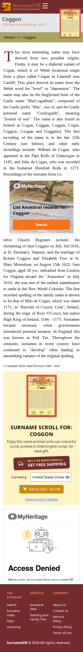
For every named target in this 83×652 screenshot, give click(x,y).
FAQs (10, 621)
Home (9, 37)
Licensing (13, 627)
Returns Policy (58, 619)
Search (41, 224)
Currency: (19, 477)
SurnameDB (17, 642)
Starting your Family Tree (39, 617)
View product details (41, 499)
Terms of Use (62, 633)
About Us (59, 605)
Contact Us (60, 611)
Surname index (13, 613)
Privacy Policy (62, 627)
